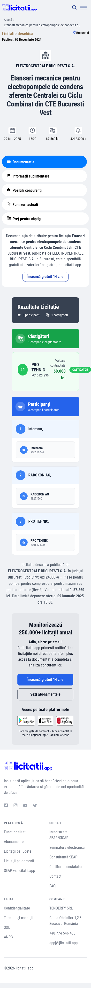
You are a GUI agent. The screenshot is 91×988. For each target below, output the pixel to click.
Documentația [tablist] (23, 162)
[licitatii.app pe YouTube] (25, 806)
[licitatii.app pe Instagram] (15, 806)
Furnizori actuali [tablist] (25, 204)
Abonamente (14, 841)
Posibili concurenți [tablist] (27, 190)
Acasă (8, 20)
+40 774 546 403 (62, 933)
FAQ (52, 886)
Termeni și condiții (18, 918)
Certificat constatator (66, 866)
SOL (7, 927)
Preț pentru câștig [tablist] (26, 219)
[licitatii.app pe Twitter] (35, 806)
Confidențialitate (17, 908)
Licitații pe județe (17, 851)
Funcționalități (15, 832)
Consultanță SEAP (63, 857)
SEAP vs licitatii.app (19, 870)
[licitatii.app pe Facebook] (6, 806)
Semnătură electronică (67, 847)
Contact (55, 876)
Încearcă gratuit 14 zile (45, 276)
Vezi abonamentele (45, 694)
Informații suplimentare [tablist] (30, 176)
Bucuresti (82, 33)
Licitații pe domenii (19, 861)
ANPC (8, 937)
